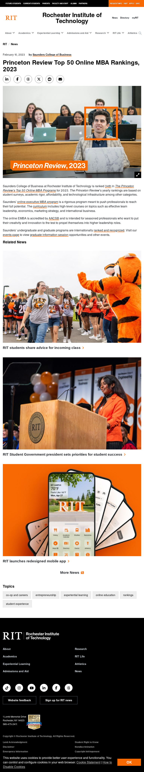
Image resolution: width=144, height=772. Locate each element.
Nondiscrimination (84, 746)
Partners (83, 3)
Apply (131, 3)
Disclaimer (8, 746)
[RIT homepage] (11, 17)
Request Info (116, 3)
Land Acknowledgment (15, 742)
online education (105, 595)
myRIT (135, 17)
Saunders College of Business (52, 54)
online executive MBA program (37, 202)
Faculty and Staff (60, 3)
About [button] (8, 33)
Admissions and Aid (16, 671)
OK (129, 762)
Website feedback (19, 700)
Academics (10, 656)
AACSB (54, 218)
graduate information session (49, 234)
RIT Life (80, 656)
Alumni (73, 3)
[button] (140, 33)
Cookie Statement (88, 762)
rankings (128, 595)
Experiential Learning (16, 664)
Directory (124, 17)
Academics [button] (24, 33)
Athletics (132, 33)
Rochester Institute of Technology (72, 17)
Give (138, 3)
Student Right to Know (86, 742)
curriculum (40, 206)
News (115, 17)
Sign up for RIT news (58, 700)
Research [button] (100, 33)
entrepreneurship (46, 595)
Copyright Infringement (87, 751)
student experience (17, 604)
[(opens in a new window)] (7, 688)
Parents (46, 3)
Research (81, 649)
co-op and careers (17, 595)
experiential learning (76, 595)
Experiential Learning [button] (48, 33)
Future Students (13, 3)
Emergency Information (15, 751)
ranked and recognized (109, 230)
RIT (5, 44)
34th (108, 186)
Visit (126, 3)
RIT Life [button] (117, 33)
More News (69, 573)
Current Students (31, 3)
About (7, 649)
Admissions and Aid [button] (77, 33)
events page (11, 234)
